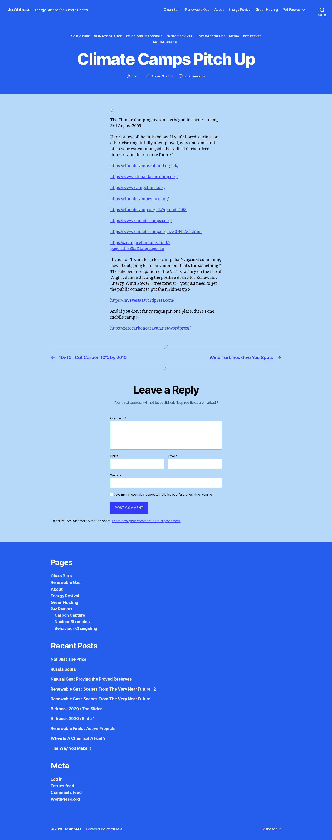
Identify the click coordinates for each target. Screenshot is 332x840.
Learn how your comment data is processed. (146, 521)
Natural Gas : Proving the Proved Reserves (91, 679)
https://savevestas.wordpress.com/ (142, 300)
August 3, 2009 (162, 76)
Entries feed (62, 786)
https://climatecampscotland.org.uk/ (144, 165)
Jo (138, 76)
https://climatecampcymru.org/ (139, 199)
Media (234, 36)
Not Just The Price (68, 659)
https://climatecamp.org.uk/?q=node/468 (148, 209)
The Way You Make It (71, 748)
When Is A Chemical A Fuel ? (78, 738)
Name (115, 456)
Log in (56, 779)
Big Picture (80, 36)
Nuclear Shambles (72, 621)
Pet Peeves (292, 9)
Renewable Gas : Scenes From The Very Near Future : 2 (103, 689)
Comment (118, 418)
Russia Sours (63, 669)
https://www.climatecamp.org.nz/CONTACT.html (156, 231)
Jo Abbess (19, 9)
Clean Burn (172, 9)
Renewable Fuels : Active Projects (83, 728)
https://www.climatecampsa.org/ (141, 220)
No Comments (194, 76)
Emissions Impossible (144, 36)
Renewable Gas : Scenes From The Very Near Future (100, 698)
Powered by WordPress (104, 829)
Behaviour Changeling (76, 628)
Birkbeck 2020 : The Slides (77, 708)
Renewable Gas (197, 9)
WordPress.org (65, 799)
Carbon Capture (70, 615)
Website (115, 475)
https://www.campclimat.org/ (137, 187)
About (219, 9)
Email (173, 456)
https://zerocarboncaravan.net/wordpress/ (150, 328)
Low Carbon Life (211, 36)
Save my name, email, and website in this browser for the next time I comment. (164, 494)
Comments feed (66, 792)
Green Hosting (267, 9)
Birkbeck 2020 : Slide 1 (73, 718)
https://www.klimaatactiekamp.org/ (144, 176)
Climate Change (108, 36)
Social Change (166, 42)
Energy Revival (239, 9)
